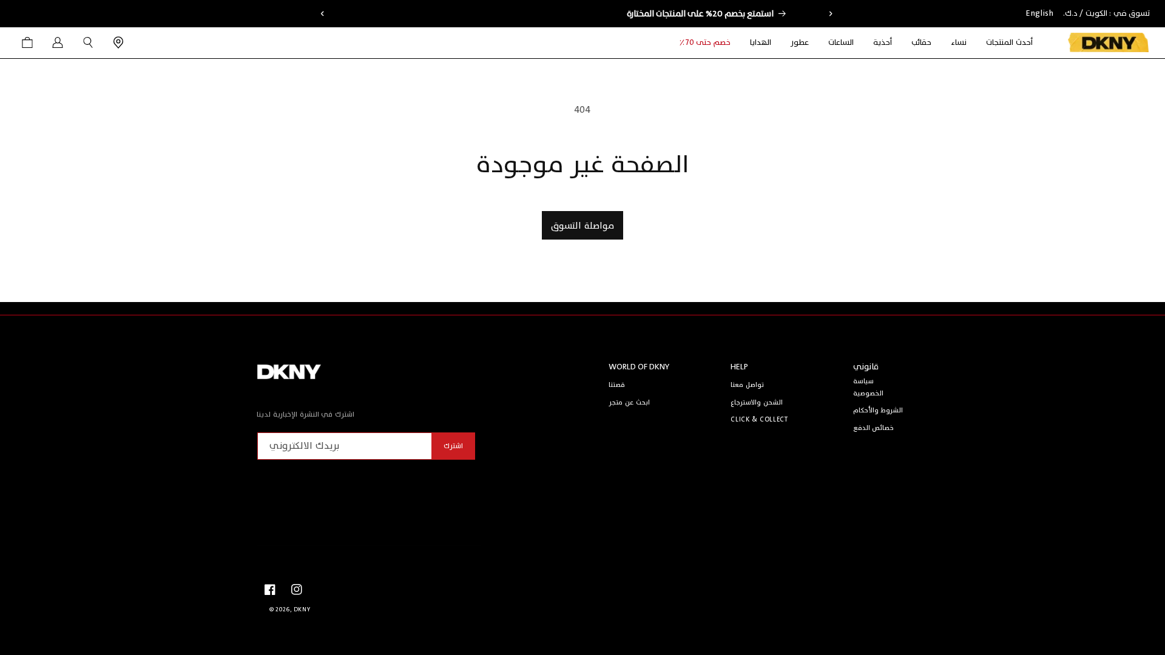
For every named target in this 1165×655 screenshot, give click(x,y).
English (1039, 13)
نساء (959, 43)
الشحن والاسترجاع (757, 402)
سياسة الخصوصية (868, 387)
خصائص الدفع (873, 428)
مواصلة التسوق (582, 225)
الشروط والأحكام (878, 410)
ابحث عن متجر (629, 402)
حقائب (921, 43)
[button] (958, 42)
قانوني (866, 367)
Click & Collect (759, 419)
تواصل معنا (747, 385)
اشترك (453, 446)
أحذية (882, 43)
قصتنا (617, 385)
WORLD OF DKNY (639, 367)
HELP (739, 367)
